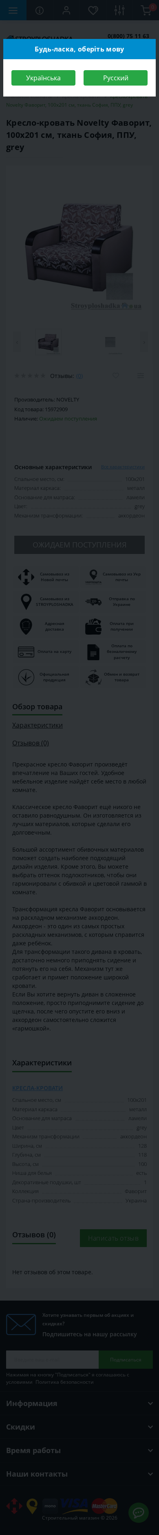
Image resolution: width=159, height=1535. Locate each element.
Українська (43, 77)
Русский (115, 77)
